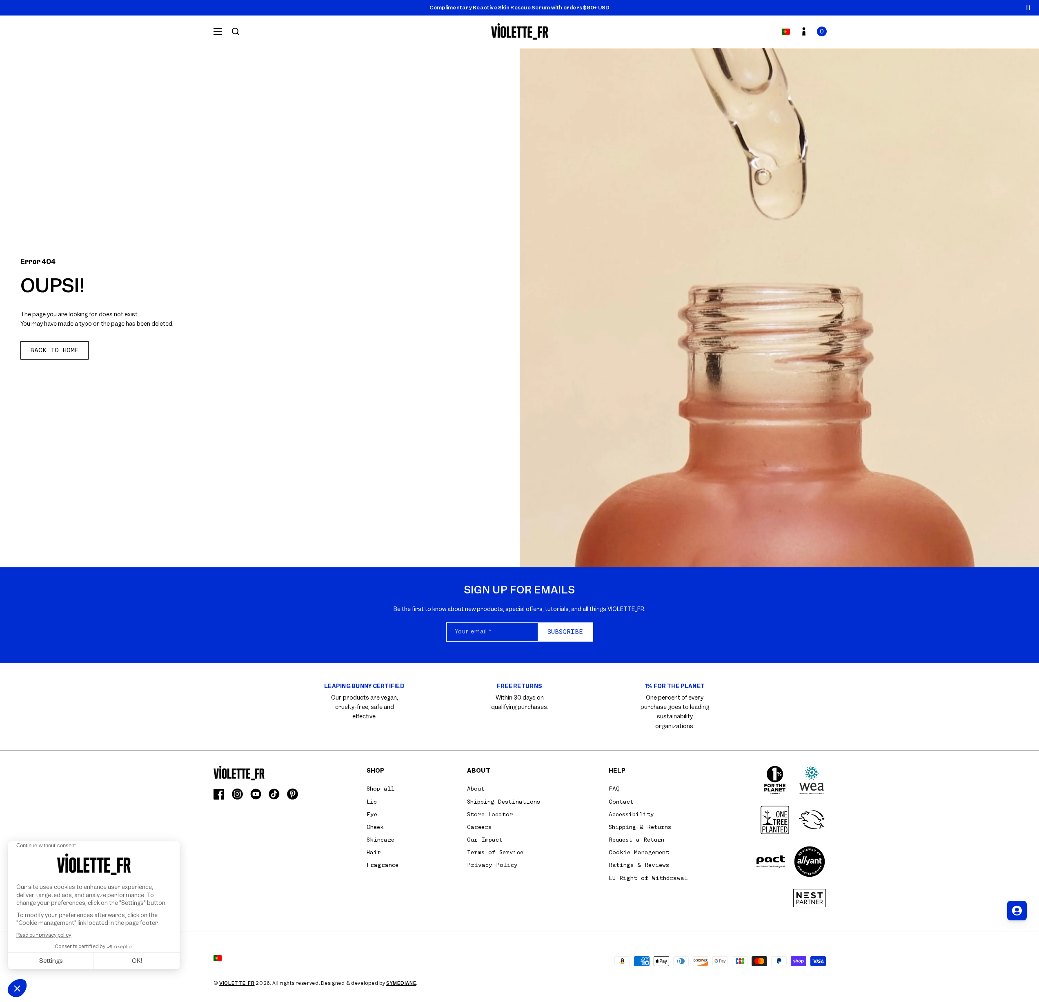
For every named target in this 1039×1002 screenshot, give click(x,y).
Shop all (381, 788)
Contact (621, 801)
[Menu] (218, 31)
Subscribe (565, 632)
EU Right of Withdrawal (648, 878)
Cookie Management (639, 852)
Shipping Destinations (503, 801)
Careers (479, 827)
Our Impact (485, 839)
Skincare (380, 839)
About (476, 788)
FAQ (614, 788)
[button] (822, 31)
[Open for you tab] (1017, 910)
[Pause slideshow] (1028, 7)
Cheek (375, 827)
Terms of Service (495, 852)
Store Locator (490, 814)
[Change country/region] (786, 31)
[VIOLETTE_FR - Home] (519, 31)
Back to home (54, 350)
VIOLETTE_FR (237, 983)
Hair (374, 852)
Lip (372, 801)
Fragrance (382, 865)
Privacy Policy (492, 865)
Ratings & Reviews (639, 865)
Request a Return (636, 839)
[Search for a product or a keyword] (236, 31)
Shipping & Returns (640, 827)
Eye (372, 814)
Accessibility (631, 814)
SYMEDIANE (401, 983)
